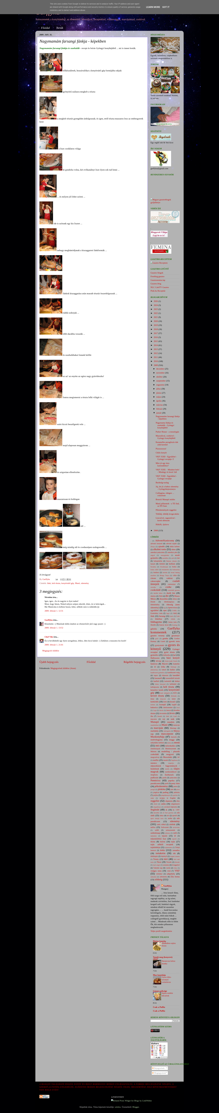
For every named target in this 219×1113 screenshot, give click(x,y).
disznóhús (164, 599)
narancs (154, 763)
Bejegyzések (159, 1068)
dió (167, 596)
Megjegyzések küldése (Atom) (63, 668)
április (159, 401)
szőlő (157, 830)
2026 (156, 301)
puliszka (177, 792)
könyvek (163, 699)
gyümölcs (155, 655)
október (159, 377)
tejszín (164, 836)
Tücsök (169, 862)
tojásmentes (168, 847)
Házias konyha (159, 941)
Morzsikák (167, 757)
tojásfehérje (155, 847)
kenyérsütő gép (67, 583)
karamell (158, 678)
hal (174, 655)
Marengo (173, 728)
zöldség (158, 879)
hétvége (158, 661)
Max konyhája (159, 975)
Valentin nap (158, 868)
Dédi (160, 596)
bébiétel (162, 564)
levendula (163, 713)
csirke (168, 587)
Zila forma (175, 876)
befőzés (172, 564)
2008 (156, 530)
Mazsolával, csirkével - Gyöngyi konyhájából (165, 437)
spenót (174, 816)
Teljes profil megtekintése (161, 931)
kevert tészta (157, 695)
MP (178, 757)
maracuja (176, 725)
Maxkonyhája (157, 736)
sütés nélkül (161, 824)
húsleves (154, 664)
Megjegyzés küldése (50, 651)
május (159, 397)
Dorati (153, 602)
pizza (178, 789)
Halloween (155, 658)
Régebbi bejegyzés (134, 661)
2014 (156, 345)
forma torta (172, 622)
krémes (153, 705)
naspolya (171, 763)
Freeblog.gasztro (157, 276)
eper (165, 610)
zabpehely (171, 874)
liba (152, 716)
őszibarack (169, 775)
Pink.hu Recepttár (158, 291)
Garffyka (49, 620)
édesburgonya (169, 602)
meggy (172, 740)
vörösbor (159, 874)
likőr (167, 716)
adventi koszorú (156, 544)
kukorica (154, 707)
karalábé (176, 675)
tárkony (167, 833)
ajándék (161, 546)
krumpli (162, 704)
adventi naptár (171, 544)
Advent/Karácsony (164, 540)
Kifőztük (174, 696)
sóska (161, 816)
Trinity (156, 859)
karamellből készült (173, 678)
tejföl (175, 833)
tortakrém (160, 853)
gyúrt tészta (169, 652)
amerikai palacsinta (157, 552)
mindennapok (155, 749)
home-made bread (171, 661)
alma (174, 549)
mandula (170, 722)
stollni (170, 818)
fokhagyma (156, 622)
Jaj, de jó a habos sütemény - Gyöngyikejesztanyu (167, 487)
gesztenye (176, 635)
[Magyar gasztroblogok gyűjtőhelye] (165, 202)
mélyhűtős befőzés (157, 743)
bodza (174, 567)
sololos (118, 1107)
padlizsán (154, 777)
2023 (156, 309)
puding (165, 792)
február (159, 409)
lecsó (178, 707)
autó (172, 558)
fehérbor (158, 619)
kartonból (167, 681)
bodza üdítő (154, 570)
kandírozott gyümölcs (157, 672)
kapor (156, 675)
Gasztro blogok (157, 273)
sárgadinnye (157, 807)
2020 (156, 321)
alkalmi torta (159, 549)
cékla (175, 575)
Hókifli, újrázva (162, 524)
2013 (156, 349)
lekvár (161, 710)
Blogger (135, 1107)
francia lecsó (163, 625)
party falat (175, 783)
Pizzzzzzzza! (161, 449)
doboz (175, 599)
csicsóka (153, 587)
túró (166, 859)
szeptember (161, 381)
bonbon (156, 572)
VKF (177, 870)
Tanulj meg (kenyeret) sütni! (162, 958)
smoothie (156, 813)
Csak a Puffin (159, 1007)
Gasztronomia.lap (158, 280)
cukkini (169, 578)
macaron (154, 719)
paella (164, 778)
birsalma (153, 567)
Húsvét (165, 664)
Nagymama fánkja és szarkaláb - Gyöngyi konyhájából (165, 425)
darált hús (171, 593)
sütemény (85, 583)
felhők (173, 619)
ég (164, 608)
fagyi (168, 613)
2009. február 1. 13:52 (54, 628)
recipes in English (168, 798)
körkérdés (155, 702)
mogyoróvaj (155, 757)
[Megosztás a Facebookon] (68, 579)
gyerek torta (174, 641)
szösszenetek (170, 830)
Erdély (174, 610)
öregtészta (154, 775)
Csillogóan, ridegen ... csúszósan (165, 494)
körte (165, 702)
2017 (156, 333)
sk (166, 810)
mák (172, 719)
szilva (153, 827)
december (160, 369)
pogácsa (156, 792)
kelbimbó (173, 684)
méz (157, 745)
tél (175, 836)
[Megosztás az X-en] (65, 579)
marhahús (155, 731)
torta (162, 850)
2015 (156, 341)
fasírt (171, 616)
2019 (156, 325)
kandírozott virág (173, 673)
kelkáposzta (155, 687)
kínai (152, 699)
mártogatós (167, 731)
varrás (168, 868)
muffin (156, 760)
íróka (163, 667)
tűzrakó (177, 862)
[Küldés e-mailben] (61, 579)
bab (178, 558)
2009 (156, 365)
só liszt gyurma (168, 813)
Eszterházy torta (157, 613)
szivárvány (176, 827)
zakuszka (153, 877)
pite (172, 789)
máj (163, 719)
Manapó (155, 722)
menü (177, 742)
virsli (169, 871)
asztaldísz (165, 558)
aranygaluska (165, 555)
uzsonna (166, 865)
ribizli (155, 804)
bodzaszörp (176, 570)
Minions (153, 752)
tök (174, 853)
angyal (153, 555)
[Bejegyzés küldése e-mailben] (56, 579)
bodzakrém (165, 570)
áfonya (153, 546)
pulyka (155, 795)
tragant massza (175, 856)
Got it (166, 7)
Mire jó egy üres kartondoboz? (162, 464)
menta (169, 743)
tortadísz (176, 850)
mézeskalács (170, 746)
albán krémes (175, 547)
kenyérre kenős (157, 690)
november (160, 373)
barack (153, 564)
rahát (152, 798)
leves (172, 713)
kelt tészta (56, 583)
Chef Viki (49, 637)
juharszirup (154, 670)
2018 (156, 329)
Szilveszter (165, 827)
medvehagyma (157, 740)
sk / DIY (176, 810)
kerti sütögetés (165, 693)
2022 (156, 313)
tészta (153, 841)
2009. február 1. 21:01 (54, 645)
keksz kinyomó (160, 684)
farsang (162, 616)
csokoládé (156, 590)
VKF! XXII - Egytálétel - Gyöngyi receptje (166, 477)
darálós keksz (158, 593)
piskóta (161, 789)
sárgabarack (175, 804)
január (159, 413)
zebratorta (163, 877)
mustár (165, 760)
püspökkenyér (165, 795)
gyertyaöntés (159, 645)
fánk (49, 583)
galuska (154, 629)
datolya (153, 596)
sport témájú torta (157, 818)
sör (168, 816)
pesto (175, 786)
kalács (172, 669)
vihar (175, 868)
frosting (174, 625)
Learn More (153, 7)
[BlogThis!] (63, 579)
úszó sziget (156, 865)
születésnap (155, 833)
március (159, 405)
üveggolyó (176, 865)
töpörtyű (164, 856)
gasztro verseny (158, 635)
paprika (171, 780)
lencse (168, 710)
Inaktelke (176, 664)
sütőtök (172, 824)
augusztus (160, 385)
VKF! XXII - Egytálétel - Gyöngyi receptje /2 (166, 457)
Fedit (178, 616)
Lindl (175, 716)
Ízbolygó (173, 667)
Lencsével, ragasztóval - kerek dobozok (166, 519)
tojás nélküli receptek (162, 844)
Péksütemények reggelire (166, 510)
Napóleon (174, 760)
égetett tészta (172, 608)
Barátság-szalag (162, 482)
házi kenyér (173, 657)
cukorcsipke (155, 581)
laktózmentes (168, 707)
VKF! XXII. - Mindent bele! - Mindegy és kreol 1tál (167, 471)
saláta (163, 804)
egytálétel (155, 610)
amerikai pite (172, 552)
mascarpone (167, 733)
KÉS (175, 693)
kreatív (173, 702)
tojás (173, 841)
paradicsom (155, 783)
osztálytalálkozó (171, 772)
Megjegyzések (160, 1073)
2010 (156, 361)
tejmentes (154, 836)
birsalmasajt (164, 567)
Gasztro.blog (156, 283)
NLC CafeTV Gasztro (160, 287)
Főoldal (45, 27)
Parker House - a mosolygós (167, 432)
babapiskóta (158, 561)
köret (174, 699)
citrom (153, 578)
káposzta (165, 675)
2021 (156, 317)
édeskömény (155, 605)
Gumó (162, 641)
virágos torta (156, 871)
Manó (77, 583)
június (159, 393)
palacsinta (173, 778)
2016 (156, 337)
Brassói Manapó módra (165, 499)
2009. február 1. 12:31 (54, 611)
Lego (154, 710)
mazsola (174, 737)
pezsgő (153, 789)
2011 (156, 357)
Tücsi (159, 862)
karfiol (156, 681)
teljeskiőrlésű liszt (158, 839)
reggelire (155, 800)
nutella (167, 769)
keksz (177, 681)
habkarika (166, 655)
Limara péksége (160, 991)
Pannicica (155, 780)
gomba (165, 638)
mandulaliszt (155, 725)
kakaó (164, 670)
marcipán (158, 728)
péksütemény (161, 786)
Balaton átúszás (171, 561)
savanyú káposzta (170, 807)
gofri (156, 638)
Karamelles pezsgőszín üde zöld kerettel (167, 443)
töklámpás (154, 856)
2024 (156, 305)
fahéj (175, 613)
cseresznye (172, 584)
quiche (175, 795)
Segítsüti (155, 809)
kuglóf (174, 705)
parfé (166, 783)
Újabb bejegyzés (49, 661)
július (158, 389)
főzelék (153, 625)
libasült (159, 716)
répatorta (169, 801)
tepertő (174, 839)
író (155, 667)
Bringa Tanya (164, 575)
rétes (178, 801)
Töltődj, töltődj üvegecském (167, 514)
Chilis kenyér (161, 453)
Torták (59, 27)
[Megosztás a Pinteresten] (70, 579)
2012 (156, 353)
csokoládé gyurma (174, 590)
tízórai (162, 841)
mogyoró (170, 754)
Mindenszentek (170, 749)
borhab (165, 572)
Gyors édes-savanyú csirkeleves (166, 979)
